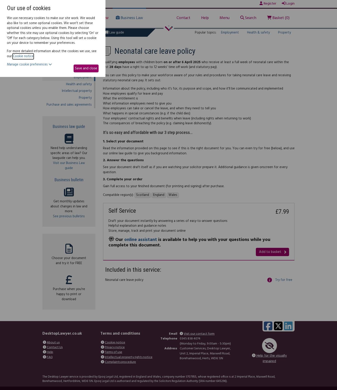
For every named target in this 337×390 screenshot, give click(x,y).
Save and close (86, 68)
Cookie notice (23, 56)
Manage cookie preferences (28, 64)
